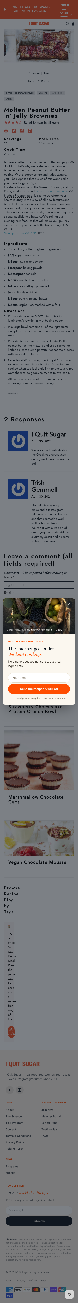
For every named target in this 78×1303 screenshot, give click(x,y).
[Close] (68, 604)
